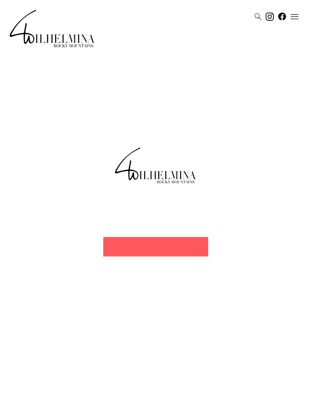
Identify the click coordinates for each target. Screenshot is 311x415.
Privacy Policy (147, 405)
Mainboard (201, 405)
